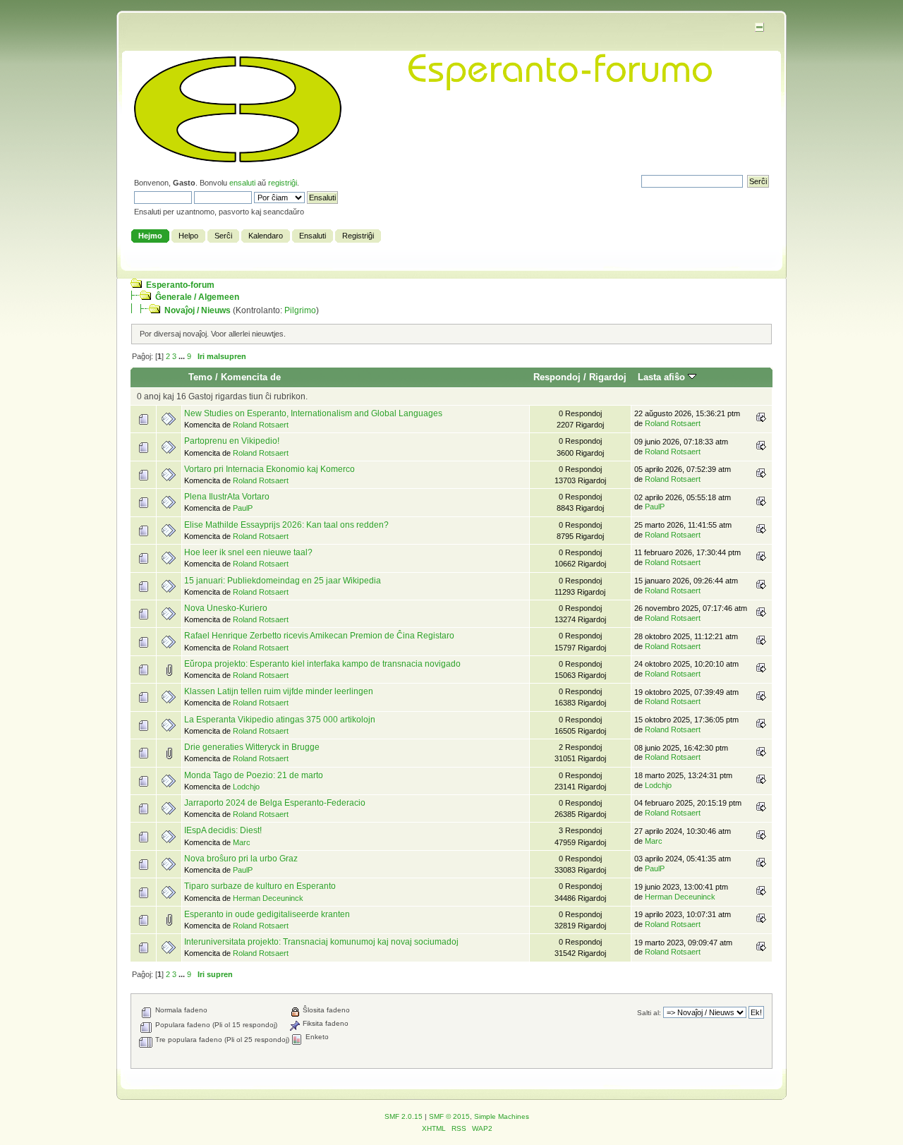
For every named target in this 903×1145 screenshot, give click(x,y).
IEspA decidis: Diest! (223, 830)
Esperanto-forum (180, 285)
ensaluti (242, 182)
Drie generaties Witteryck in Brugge (252, 747)
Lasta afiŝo (663, 377)
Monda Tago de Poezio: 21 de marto (253, 775)
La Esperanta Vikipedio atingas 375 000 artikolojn (279, 720)
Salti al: (649, 1013)
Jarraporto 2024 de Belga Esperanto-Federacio (274, 803)
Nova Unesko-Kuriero (225, 608)
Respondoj (557, 377)
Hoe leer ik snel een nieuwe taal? (248, 552)
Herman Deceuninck (268, 898)
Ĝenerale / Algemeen (197, 297)
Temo (200, 377)
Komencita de (251, 377)
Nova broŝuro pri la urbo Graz (241, 859)
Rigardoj (607, 377)
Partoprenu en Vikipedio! (231, 441)
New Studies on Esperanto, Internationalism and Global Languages (313, 413)
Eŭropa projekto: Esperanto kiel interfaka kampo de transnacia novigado (322, 664)
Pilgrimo (300, 310)
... (182, 356)
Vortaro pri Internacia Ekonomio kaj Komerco (269, 469)
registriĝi (282, 182)
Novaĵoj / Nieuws (197, 310)
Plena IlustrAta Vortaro (226, 497)
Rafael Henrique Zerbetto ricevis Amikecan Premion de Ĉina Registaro (319, 636)
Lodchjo (246, 786)
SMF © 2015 (449, 1116)
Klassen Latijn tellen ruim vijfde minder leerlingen (278, 691)
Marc (241, 842)
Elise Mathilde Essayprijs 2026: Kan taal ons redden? (286, 525)
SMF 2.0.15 (403, 1116)
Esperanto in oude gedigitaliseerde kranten (267, 914)
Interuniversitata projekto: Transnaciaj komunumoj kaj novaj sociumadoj (321, 942)
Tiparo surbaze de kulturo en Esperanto (260, 886)
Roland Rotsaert (261, 424)
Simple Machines (501, 1116)
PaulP (243, 508)
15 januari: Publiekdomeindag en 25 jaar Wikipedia (282, 581)
